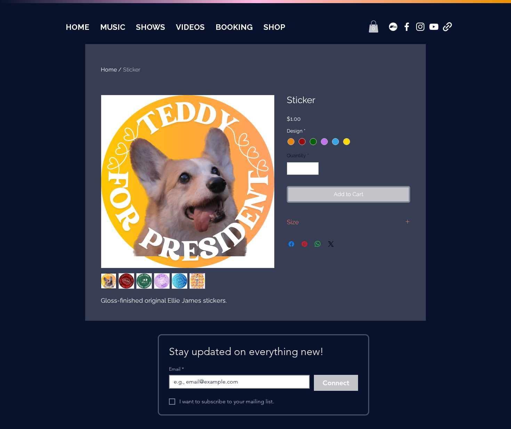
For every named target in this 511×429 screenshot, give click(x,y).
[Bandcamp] (393, 26)
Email (176, 369)
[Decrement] (292, 168)
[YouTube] (433, 26)
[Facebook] (406, 26)
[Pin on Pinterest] (304, 244)
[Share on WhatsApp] (318, 244)
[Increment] (313, 168)
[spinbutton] (303, 168)
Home (109, 69)
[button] (373, 26)
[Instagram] (420, 26)
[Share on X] (331, 244)
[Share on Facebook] (291, 244)
